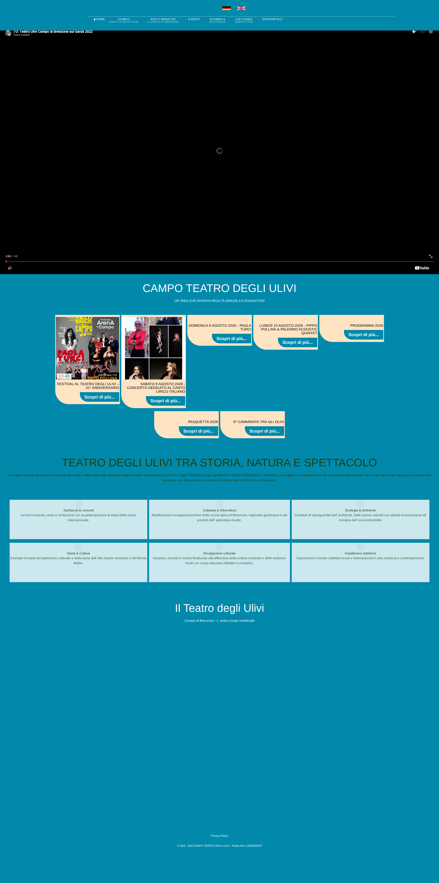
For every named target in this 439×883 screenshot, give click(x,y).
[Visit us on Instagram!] (200, 11)
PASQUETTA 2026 (203, 422)
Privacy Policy (219, 835)
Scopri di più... (99, 397)
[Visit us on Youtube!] (209, 11)
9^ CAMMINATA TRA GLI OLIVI (258, 422)
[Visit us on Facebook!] (190, 11)
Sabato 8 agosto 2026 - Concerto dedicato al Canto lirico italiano (156, 388)
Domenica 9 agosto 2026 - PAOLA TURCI (220, 327)
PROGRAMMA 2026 (366, 325)
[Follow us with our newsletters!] (179, 11)
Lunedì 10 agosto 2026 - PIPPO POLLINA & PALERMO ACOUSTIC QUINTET (288, 329)
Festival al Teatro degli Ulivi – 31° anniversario (88, 386)
